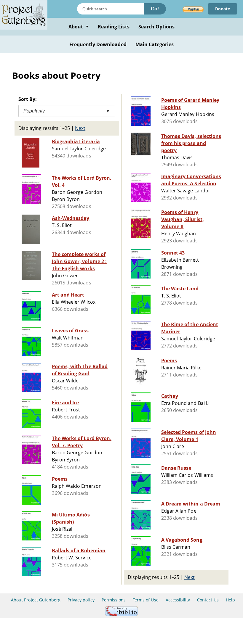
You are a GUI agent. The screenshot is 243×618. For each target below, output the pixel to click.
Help (230, 600)
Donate (222, 9)
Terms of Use (145, 600)
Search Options (156, 26)
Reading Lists (114, 26)
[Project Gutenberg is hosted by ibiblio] (121, 614)
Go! (155, 8)
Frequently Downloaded (98, 44)
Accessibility (178, 600)
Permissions (114, 600)
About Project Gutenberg (35, 600)
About (78, 26)
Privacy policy (81, 600)
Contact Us (207, 600)
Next (80, 128)
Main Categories (154, 44)
